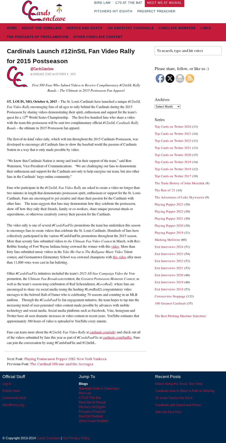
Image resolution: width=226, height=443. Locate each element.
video (115, 246)
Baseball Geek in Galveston (99, 388)
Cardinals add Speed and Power (178, 405)
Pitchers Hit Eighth (113, 11)
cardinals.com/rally (103, 332)
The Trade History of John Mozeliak (180, 183)
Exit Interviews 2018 (169, 289)
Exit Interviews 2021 (169, 268)
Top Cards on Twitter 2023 (173, 133)
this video (119, 257)
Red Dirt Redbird (91, 416)
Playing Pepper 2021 (169, 218)
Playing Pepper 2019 (169, 232)
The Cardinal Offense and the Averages (61, 364)
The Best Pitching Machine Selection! (180, 316)
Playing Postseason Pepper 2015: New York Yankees (65, 359)
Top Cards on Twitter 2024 (173, 126)
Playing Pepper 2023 (169, 204)
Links (205, 28)
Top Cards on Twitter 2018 (173, 169)
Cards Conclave (48, 438)
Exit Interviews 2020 (169, 275)
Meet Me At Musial (92, 402)
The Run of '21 (165, 190)
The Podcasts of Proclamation (37, 36)
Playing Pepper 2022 (169, 211)
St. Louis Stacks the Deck (174, 398)
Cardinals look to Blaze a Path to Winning (184, 391)
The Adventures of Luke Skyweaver (179, 197)
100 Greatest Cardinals (130, 28)
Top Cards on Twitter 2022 (173, 140)
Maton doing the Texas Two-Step (178, 384)
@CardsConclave (41, 68)
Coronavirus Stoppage (170, 296)
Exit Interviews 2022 (169, 261)
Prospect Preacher (156, 11)
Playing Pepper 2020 (169, 225)
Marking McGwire (167, 239)
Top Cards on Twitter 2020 (173, 154)
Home (12, 28)
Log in (6, 384)
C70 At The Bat (90, 397)
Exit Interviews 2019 (169, 282)
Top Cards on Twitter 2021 (173, 147)
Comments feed (14, 398)
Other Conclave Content (98, 36)
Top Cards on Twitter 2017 (173, 176)
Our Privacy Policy (76, 438)
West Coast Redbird (93, 421)
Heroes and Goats (84, 28)
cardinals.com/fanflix (117, 337)
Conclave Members (177, 28)
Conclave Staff (42, 74)
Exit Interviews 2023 (169, 253)
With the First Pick (168, 412)
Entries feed (11, 391)
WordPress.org (13, 405)
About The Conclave (42, 28)
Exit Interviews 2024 (169, 246)
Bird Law (85, 393)
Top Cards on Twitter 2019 (173, 162)
